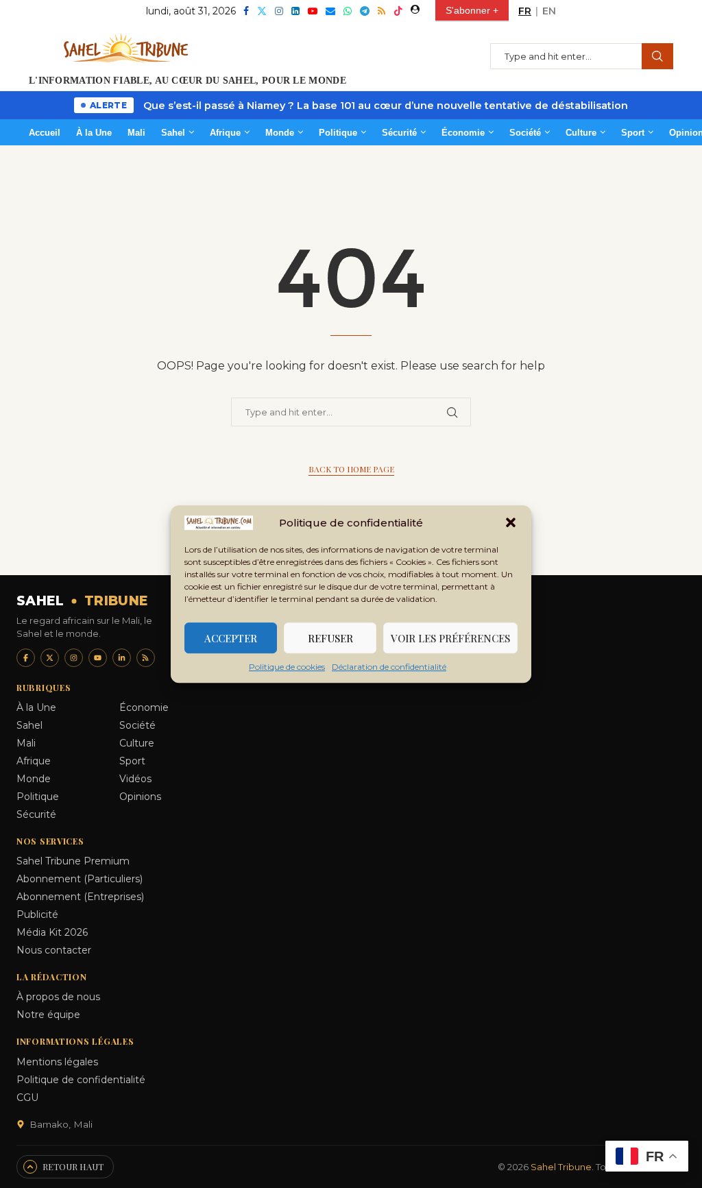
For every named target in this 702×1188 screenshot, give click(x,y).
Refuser (330, 638)
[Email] (330, 10)
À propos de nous (58, 997)
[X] (49, 657)
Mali (136, 133)
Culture (581, 133)
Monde (279, 133)
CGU (27, 1097)
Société (525, 133)
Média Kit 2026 (52, 932)
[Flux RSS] (145, 657)
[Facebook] (246, 10)
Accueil (44, 133)
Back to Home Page (351, 468)
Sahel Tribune (561, 1166)
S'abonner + (472, 10)
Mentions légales (57, 1062)
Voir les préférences (450, 638)
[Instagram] (279, 10)
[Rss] (381, 10)
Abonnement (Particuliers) (79, 879)
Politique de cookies (287, 667)
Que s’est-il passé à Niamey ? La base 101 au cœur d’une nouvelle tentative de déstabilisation (385, 105)
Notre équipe (48, 1014)
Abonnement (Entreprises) (80, 896)
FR (524, 11)
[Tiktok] (398, 10)
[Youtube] (312, 10)
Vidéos (135, 779)
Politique (338, 133)
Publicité (37, 914)
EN (549, 11)
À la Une (94, 133)
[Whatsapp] (347, 10)
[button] (511, 523)
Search (657, 56)
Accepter (230, 638)
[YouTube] (97, 657)
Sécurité (399, 133)
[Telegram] (364, 10)
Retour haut (73, 1166)
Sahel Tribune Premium (73, 861)
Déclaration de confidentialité (389, 667)
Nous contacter (53, 950)
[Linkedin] (295, 10)
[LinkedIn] (121, 657)
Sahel (173, 133)
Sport (632, 133)
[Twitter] (261, 10)
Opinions (140, 796)
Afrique (225, 133)
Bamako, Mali (61, 1124)
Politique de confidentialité (80, 1080)
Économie (463, 133)
